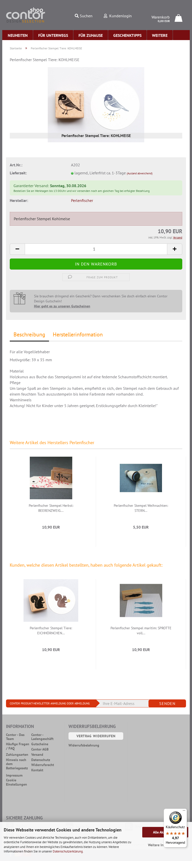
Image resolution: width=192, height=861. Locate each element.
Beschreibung (29, 334)
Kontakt (37, 770)
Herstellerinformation (78, 334)
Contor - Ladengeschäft (42, 737)
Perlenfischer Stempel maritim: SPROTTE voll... (141, 630)
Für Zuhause (90, 35)
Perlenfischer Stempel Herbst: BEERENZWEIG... (51, 508)
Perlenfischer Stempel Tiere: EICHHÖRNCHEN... (51, 630)
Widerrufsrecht (42, 765)
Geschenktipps (127, 35)
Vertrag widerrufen (96, 736)
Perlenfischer (82, 200)
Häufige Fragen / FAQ (17, 746)
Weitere (160, 35)
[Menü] (184, 812)
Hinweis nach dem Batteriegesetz (17, 764)
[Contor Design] (26, 15)
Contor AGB (39, 749)
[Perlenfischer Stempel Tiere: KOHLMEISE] (96, 104)
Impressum (14, 775)
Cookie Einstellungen (16, 782)
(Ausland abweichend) (139, 173)
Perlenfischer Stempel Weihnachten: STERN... (141, 508)
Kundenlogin (119, 15)
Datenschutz (40, 760)
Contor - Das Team (15, 737)
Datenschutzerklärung (68, 851)
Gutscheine (39, 744)
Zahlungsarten (17, 755)
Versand (37, 755)
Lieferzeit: (18, 172)
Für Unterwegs (53, 35)
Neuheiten (18, 35)
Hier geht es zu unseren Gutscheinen (62, 306)
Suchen (85, 15)
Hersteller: (19, 200)
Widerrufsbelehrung (83, 745)
